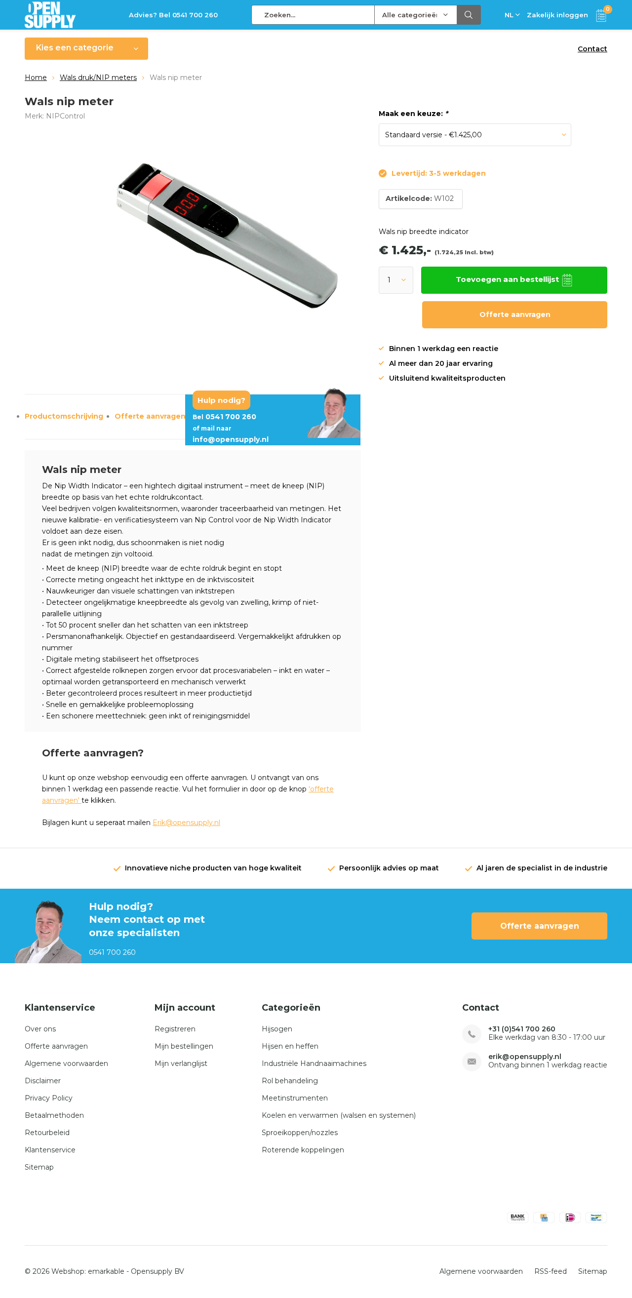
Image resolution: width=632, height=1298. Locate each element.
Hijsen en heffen (290, 1046)
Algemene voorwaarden (66, 1063)
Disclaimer (43, 1080)
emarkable (106, 1271)
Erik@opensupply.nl (186, 822)
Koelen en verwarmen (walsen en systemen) (339, 1115)
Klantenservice (50, 1149)
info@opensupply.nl (231, 434)
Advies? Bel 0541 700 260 (173, 15)
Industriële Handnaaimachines (314, 1063)
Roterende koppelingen (303, 1149)
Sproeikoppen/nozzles (300, 1132)
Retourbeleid (47, 1132)
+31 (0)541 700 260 (521, 1029)
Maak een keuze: (413, 113)
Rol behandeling (290, 1080)
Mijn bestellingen (184, 1046)
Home (36, 77)
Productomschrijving (64, 416)
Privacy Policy (49, 1098)
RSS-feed (550, 1271)
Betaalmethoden (54, 1115)
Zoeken (469, 15)
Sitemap (39, 1167)
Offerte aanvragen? (152, 416)
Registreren (175, 1028)
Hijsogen (277, 1028)
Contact (592, 48)
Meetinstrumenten (295, 1098)
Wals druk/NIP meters (98, 77)
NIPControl (65, 116)
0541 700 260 (224, 416)
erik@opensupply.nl (524, 1057)
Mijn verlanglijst (181, 1063)
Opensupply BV (157, 1271)
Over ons (40, 1028)
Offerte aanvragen (515, 314)
